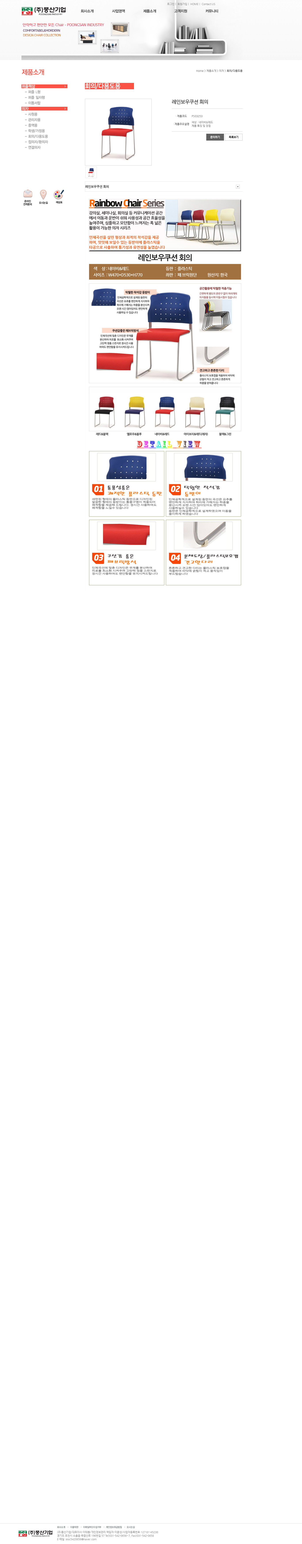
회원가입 (182, 4)
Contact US (208, 4)
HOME (194, 4)
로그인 (170, 4)
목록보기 (234, 137)
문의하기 (215, 137)
